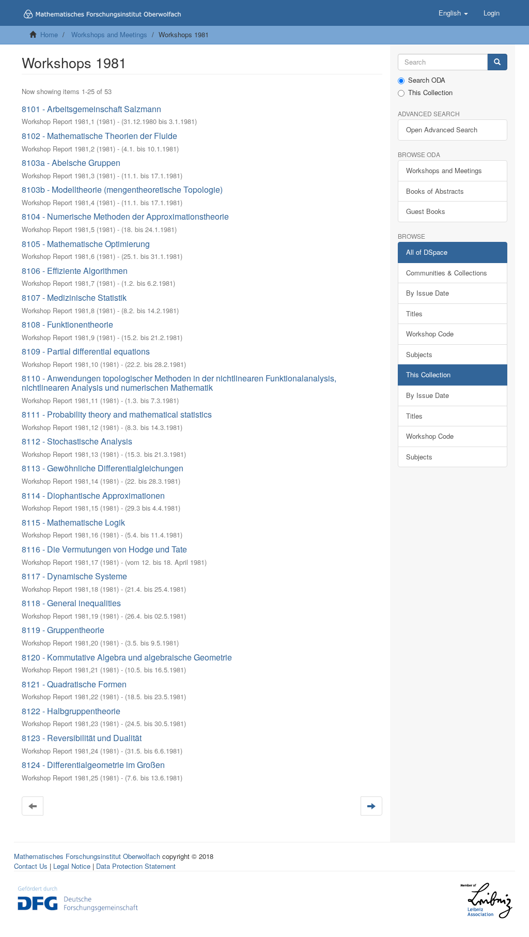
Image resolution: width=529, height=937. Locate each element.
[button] (453, 13)
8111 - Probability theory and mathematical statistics (117, 414)
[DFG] (78, 898)
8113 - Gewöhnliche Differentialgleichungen (102, 468)
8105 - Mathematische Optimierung (86, 244)
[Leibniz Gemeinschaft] (486, 900)
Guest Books (425, 211)
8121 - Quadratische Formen (74, 684)
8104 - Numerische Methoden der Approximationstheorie (125, 216)
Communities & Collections (446, 273)
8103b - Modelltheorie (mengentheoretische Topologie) (122, 189)
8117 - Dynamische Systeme (74, 576)
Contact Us (31, 866)
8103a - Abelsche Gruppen (71, 162)
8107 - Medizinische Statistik (74, 297)
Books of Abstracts (435, 191)
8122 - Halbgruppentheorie (71, 711)
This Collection (430, 92)
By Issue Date (427, 293)
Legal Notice (71, 866)
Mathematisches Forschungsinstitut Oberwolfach (87, 856)
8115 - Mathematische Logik (73, 522)
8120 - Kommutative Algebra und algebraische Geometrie (127, 657)
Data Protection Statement (136, 866)
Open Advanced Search (441, 129)
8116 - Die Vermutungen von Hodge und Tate (104, 549)
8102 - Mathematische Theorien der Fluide (99, 136)
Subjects (419, 354)
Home (49, 34)
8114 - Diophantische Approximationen (93, 495)
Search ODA (426, 80)
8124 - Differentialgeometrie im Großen (93, 765)
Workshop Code (430, 334)
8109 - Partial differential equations (86, 351)
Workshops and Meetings (109, 34)
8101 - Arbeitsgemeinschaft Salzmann (91, 109)
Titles (414, 313)
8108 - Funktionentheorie (67, 324)
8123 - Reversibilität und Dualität (82, 738)
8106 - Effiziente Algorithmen (75, 271)
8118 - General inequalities (71, 603)
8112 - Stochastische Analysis (77, 441)
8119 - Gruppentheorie (63, 630)
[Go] (497, 62)
